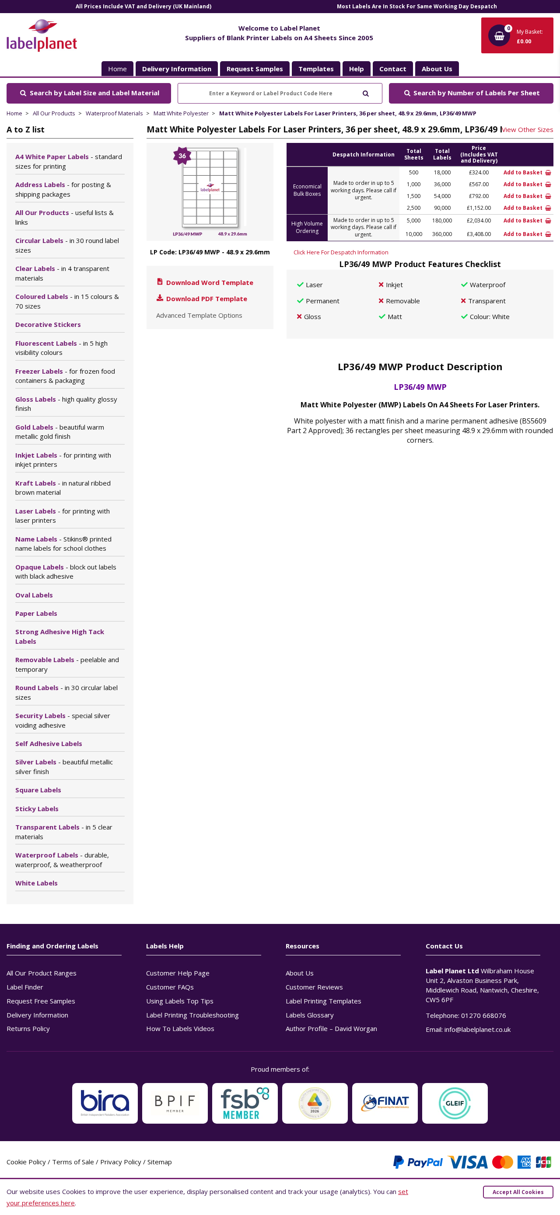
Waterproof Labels (62, 859)
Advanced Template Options (199, 315)
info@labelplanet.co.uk (477, 1029)
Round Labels (66, 692)
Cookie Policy (26, 1161)
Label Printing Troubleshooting (192, 1014)
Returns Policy (28, 1028)
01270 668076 (483, 1015)
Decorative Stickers (48, 324)
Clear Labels (62, 273)
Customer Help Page (178, 973)
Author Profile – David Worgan (331, 1028)
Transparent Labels (63, 832)
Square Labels (38, 789)
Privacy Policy (120, 1161)
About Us (300, 973)
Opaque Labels (65, 571)
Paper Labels (36, 613)
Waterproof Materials (114, 113)
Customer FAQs (170, 986)
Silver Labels (64, 766)
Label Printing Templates (323, 1000)
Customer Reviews (314, 986)
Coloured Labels (67, 301)
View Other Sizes (527, 129)
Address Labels (63, 189)
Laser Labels (62, 516)
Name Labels (63, 544)
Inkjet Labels (63, 460)
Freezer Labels (65, 376)
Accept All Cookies (518, 1192)
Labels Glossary (310, 1014)
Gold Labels (59, 432)
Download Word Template (208, 282)
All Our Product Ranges (42, 973)
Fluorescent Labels (61, 348)
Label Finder (25, 986)
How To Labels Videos (180, 1028)
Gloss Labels (66, 404)
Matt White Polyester (181, 113)
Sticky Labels (37, 808)
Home (117, 68)
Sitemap (159, 1161)
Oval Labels (34, 594)
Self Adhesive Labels (48, 743)
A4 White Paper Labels (68, 161)
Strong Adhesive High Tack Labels (59, 636)
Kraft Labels (63, 488)
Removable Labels (67, 664)
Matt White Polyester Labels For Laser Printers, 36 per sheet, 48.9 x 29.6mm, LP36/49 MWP (347, 113)
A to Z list (26, 129)
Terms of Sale (73, 1161)
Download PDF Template (205, 298)
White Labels (36, 882)
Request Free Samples (41, 1000)
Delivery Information (37, 1014)
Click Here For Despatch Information (341, 252)
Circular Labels (67, 245)
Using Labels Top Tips (180, 1000)
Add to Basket (524, 172)
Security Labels (62, 720)
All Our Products (54, 113)
